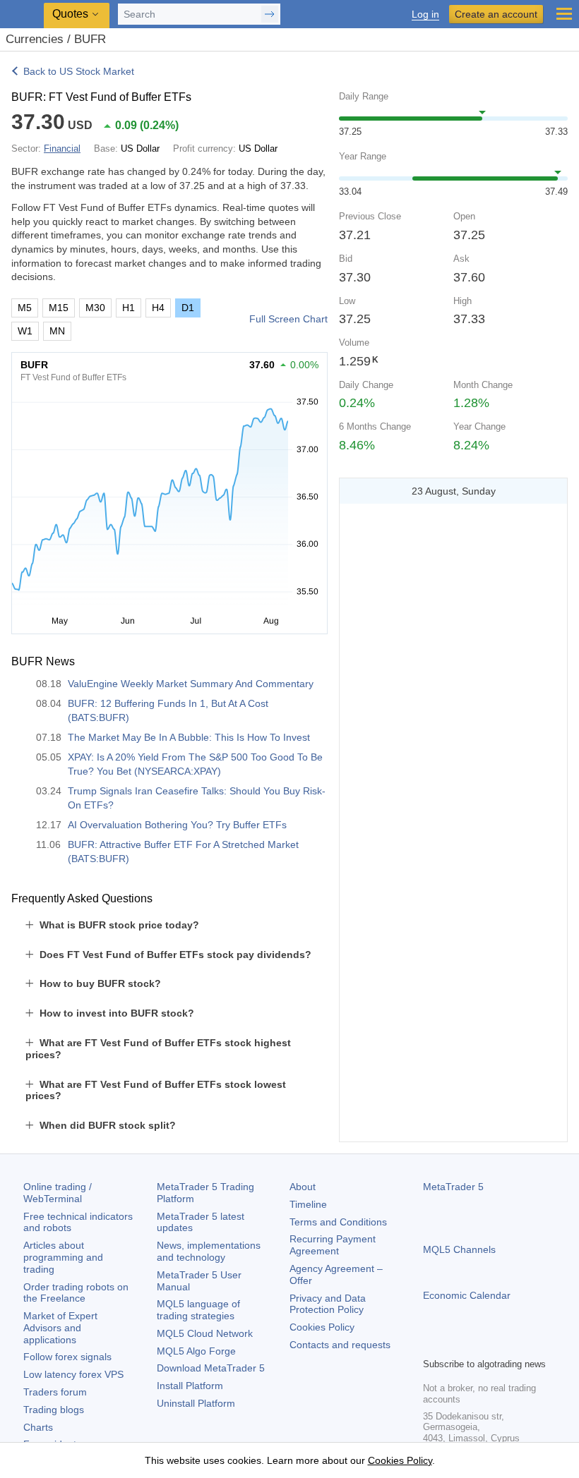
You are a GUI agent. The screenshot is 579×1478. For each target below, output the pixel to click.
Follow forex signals (67, 1356)
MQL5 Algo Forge (196, 1351)
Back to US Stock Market (78, 71)
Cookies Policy (322, 1327)
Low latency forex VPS (73, 1374)
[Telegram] (454, 1344)
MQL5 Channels (459, 1249)
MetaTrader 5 (453, 1186)
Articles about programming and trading (63, 1257)
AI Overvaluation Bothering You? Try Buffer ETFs (177, 824)
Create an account (496, 14)
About (303, 1186)
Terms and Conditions (338, 1222)
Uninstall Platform (196, 1403)
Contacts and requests (340, 1344)
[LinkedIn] (521, 1344)
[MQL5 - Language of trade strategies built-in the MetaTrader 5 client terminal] (22, 14)
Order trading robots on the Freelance (76, 1292)
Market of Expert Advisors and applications (60, 1327)
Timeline (308, 1204)
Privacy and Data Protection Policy (328, 1304)
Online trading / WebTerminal (57, 1192)
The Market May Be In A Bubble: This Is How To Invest (189, 737)
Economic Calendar (467, 1295)
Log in (425, 14)
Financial (62, 148)
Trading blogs (53, 1409)
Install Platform (190, 1385)
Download (211, 1368)
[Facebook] (431, 1344)
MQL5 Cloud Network (205, 1333)
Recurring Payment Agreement (333, 1244)
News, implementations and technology (209, 1251)
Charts (38, 1427)
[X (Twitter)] (476, 1344)
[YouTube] (499, 1344)
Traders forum (55, 1392)
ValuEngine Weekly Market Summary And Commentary (191, 683)
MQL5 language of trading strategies (198, 1309)
